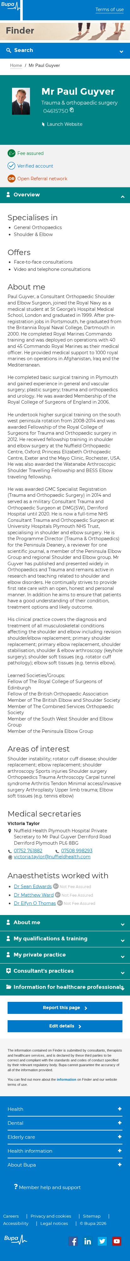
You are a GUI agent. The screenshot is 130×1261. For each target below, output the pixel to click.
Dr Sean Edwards (33, 886)
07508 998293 (76, 851)
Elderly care (21, 1137)
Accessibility (15, 1223)
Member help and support (49, 1187)
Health (15, 1109)
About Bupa (22, 1165)
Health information (30, 1151)
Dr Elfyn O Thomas (35, 903)
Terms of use (110, 9)
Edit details (62, 1026)
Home (16, 65)
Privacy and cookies (51, 1216)
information (66, 1079)
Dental (15, 1123)
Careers (11, 1216)
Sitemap (92, 1216)
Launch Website (64, 124)
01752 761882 (28, 851)
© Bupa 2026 (93, 1223)
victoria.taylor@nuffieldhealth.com (52, 857)
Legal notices (54, 1223)
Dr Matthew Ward (34, 895)
